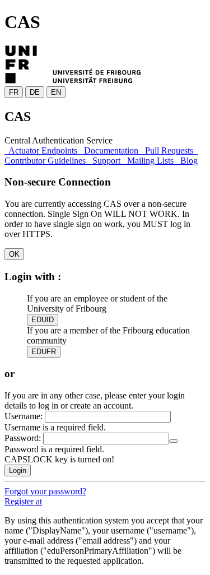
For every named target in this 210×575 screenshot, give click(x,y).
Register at (23, 501)
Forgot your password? (45, 491)
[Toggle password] (173, 441)
